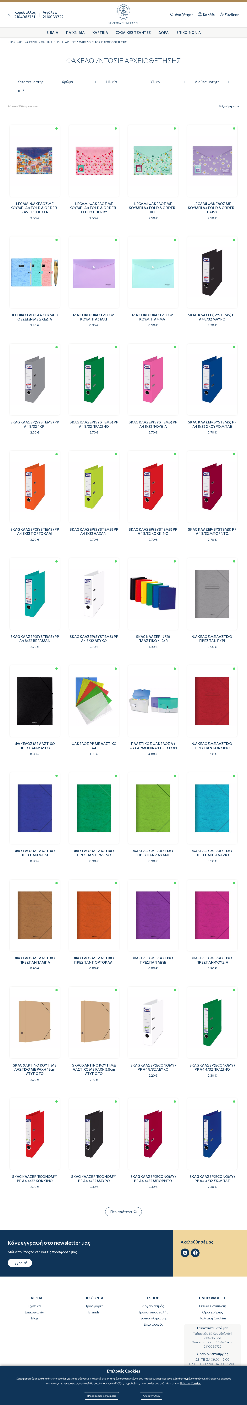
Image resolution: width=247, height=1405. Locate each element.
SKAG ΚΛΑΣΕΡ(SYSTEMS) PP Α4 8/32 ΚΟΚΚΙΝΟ (153, 531)
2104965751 (212, 1338)
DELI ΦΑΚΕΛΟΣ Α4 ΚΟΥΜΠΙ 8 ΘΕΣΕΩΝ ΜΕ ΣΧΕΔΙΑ (34, 317)
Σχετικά (34, 1306)
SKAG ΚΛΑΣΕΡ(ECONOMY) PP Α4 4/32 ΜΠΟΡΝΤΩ (153, 1178)
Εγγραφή (20, 1263)
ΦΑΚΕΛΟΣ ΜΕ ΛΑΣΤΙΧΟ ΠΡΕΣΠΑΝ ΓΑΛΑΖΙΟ (212, 853)
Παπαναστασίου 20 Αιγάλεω (212, 1342)
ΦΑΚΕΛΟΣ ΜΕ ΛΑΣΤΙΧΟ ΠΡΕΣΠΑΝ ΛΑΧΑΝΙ (153, 853)
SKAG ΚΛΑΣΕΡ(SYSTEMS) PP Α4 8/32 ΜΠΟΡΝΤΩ (212, 531)
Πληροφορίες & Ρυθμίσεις (101, 1395)
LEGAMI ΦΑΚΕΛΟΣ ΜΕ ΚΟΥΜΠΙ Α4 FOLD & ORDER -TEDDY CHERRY (93, 207)
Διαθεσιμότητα (207, 82)
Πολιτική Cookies (212, 1318)
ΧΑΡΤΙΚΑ (46, 42)
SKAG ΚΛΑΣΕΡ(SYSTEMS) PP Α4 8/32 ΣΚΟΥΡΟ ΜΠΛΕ (212, 424)
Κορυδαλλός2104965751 (25, 14)
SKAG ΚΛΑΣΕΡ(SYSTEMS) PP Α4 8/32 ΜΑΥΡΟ (212, 317)
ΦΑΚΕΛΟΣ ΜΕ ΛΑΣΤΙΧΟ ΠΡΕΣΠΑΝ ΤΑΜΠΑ (35, 960)
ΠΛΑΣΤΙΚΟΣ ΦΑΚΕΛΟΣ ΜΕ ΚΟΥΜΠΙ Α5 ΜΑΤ (94, 317)
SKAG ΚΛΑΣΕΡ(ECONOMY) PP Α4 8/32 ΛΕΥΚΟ (153, 1067)
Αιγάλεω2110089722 (53, 14)
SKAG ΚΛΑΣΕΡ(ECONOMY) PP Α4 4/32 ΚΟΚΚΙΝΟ (35, 1178)
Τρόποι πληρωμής (153, 1318)
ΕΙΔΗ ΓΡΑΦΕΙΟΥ (66, 42)
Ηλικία (111, 82)
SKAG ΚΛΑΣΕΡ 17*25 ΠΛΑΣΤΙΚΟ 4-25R (153, 638)
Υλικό (155, 82)
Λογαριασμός (153, 1306)
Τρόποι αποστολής (153, 1312)
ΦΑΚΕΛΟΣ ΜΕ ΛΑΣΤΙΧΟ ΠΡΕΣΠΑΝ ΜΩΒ (153, 960)
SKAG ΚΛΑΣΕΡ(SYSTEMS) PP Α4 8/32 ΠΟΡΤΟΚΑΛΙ (34, 531)
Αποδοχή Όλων (151, 1395)
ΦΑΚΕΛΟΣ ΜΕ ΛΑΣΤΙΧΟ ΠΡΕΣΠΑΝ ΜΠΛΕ (35, 853)
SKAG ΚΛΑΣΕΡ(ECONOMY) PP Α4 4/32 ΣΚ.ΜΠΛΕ (212, 1178)
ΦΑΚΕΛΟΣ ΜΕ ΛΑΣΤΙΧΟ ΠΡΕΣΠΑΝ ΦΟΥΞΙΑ (212, 960)
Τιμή (21, 91)
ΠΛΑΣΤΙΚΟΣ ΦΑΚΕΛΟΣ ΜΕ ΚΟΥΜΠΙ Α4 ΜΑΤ (153, 317)
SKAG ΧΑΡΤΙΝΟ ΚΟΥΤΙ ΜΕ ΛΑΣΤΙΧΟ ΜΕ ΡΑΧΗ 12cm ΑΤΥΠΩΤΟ (35, 1069)
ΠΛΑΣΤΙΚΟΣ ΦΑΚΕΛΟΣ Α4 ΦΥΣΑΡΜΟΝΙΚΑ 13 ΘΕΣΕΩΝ (153, 745)
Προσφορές (93, 1306)
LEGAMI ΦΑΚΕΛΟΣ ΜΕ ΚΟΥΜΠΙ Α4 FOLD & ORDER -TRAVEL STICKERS (34, 207)
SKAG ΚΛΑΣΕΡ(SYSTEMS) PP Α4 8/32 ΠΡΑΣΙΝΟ (94, 424)
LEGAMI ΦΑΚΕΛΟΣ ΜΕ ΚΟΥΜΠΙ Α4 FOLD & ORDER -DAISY (212, 207)
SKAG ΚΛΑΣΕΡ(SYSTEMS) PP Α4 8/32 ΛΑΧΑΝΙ (94, 531)
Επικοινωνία (34, 1312)
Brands (93, 1312)
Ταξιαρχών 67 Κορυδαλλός (212, 1333)
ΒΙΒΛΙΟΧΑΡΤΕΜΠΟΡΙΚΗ (23, 42)
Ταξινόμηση (227, 106)
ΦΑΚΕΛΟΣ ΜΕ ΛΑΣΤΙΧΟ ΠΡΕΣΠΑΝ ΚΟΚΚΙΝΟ (212, 745)
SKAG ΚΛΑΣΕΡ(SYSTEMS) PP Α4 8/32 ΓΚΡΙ (34, 424)
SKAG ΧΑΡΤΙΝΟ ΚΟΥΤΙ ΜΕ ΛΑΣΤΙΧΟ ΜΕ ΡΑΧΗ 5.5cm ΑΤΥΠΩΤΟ (94, 1069)
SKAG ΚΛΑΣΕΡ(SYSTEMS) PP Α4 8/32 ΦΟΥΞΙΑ (153, 424)
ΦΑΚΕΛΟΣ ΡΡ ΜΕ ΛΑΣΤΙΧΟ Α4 (94, 745)
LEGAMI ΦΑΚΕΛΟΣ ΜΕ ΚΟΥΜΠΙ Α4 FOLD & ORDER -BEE (153, 207)
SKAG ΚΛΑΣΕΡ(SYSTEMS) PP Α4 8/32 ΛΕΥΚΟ (94, 638)
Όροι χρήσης (212, 1312)
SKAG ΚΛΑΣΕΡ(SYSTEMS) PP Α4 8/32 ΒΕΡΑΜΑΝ (34, 638)
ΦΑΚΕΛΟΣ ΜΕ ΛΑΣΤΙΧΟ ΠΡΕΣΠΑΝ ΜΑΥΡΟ (35, 745)
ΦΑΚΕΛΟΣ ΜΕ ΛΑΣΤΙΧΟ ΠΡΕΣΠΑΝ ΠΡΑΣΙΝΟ (94, 853)
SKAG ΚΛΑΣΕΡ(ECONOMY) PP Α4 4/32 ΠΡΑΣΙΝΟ (212, 1067)
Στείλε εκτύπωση (212, 1306)
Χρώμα (67, 82)
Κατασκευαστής (30, 82)
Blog (34, 1318)
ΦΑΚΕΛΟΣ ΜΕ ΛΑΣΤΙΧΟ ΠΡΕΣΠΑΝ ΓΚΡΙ (212, 638)
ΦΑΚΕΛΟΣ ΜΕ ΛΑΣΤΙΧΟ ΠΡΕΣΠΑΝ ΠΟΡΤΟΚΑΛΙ (94, 960)
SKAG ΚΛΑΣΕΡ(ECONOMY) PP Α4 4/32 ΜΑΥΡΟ (94, 1178)
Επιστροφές (153, 1324)
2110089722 (212, 1346)
